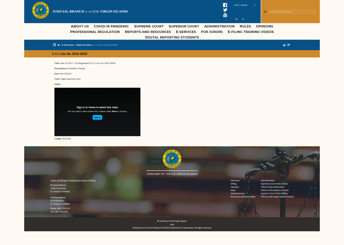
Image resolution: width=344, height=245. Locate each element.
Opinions (264, 26)
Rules (245, 26)
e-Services (186, 32)
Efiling (234, 183)
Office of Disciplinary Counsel (275, 190)
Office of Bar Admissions (272, 187)
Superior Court (184, 26)
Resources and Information (243, 196)
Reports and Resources (148, 32)
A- (243, 18)
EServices (235, 180)
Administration (219, 26)
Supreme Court (149, 26)
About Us (80, 26)
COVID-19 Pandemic (111, 26)
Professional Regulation (95, 32)
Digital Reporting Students (172, 37)
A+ (236, 18)
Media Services (238, 193)
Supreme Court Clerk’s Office (274, 183)
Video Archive (84, 45)
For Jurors (212, 32)
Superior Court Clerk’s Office (274, 193)
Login (172, 224)
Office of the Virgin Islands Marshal (277, 196)
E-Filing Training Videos (252, 32)
